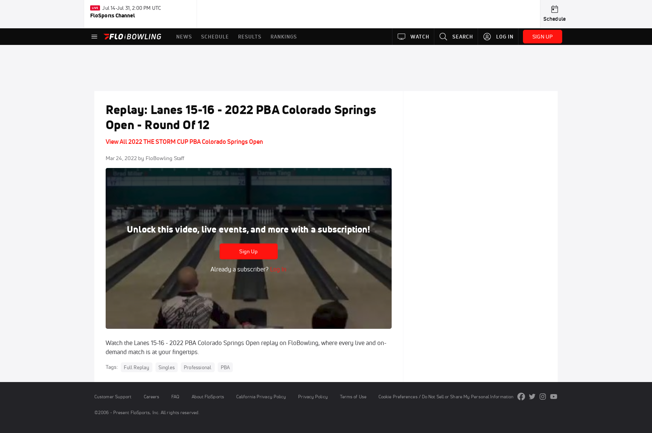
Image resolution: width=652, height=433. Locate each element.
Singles (166, 367)
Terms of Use (353, 396)
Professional (197, 367)
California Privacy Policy (261, 396)
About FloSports (208, 396)
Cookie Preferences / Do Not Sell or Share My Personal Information (446, 396)
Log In (277, 269)
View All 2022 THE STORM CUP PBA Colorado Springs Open (184, 141)
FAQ (175, 396)
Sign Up (248, 251)
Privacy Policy (313, 396)
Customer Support (113, 396)
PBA (225, 367)
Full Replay (136, 367)
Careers (152, 396)
